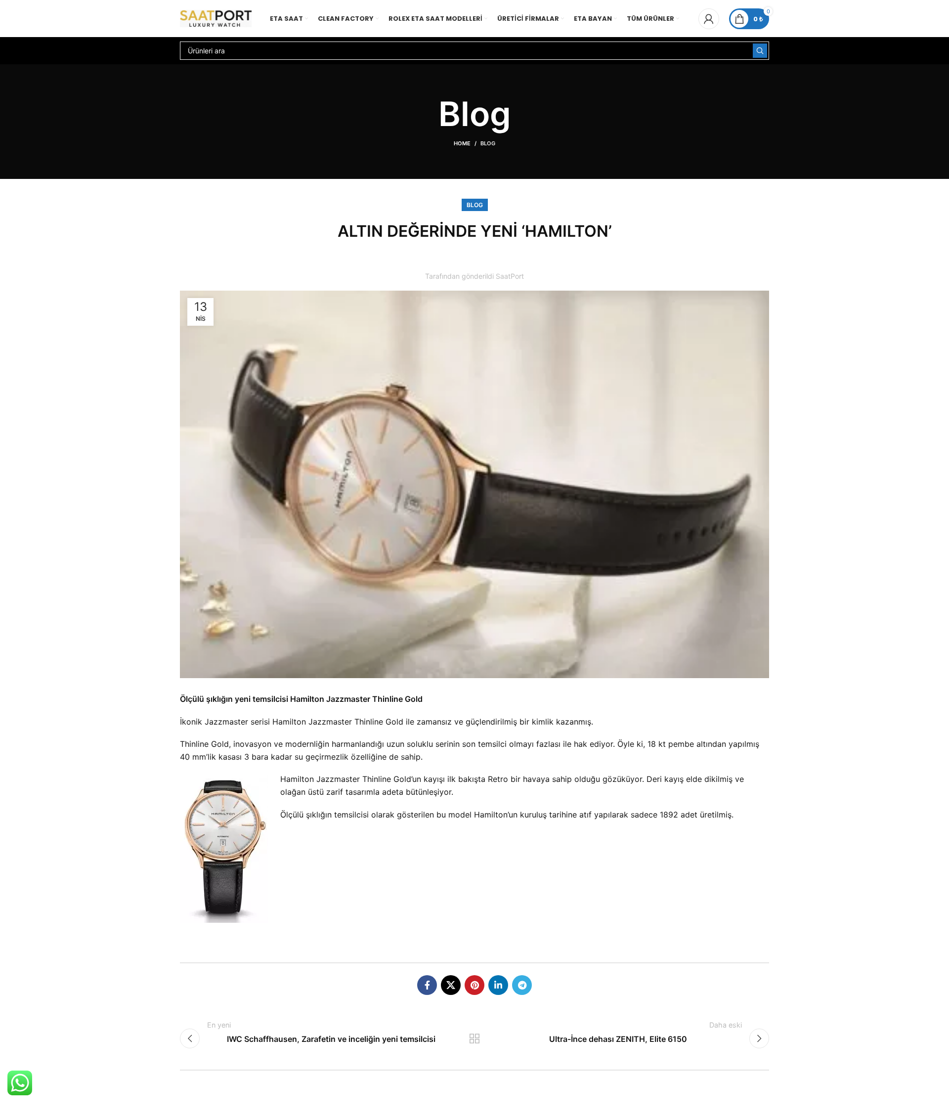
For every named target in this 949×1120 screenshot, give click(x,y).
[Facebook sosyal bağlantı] (427, 985)
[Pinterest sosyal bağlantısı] (474, 985)
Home (462, 143)
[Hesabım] (708, 19)
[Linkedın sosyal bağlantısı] (498, 985)
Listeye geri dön (474, 1038)
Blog (487, 143)
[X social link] (451, 985)
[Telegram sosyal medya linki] (522, 985)
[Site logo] (216, 18)
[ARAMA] (760, 50)
